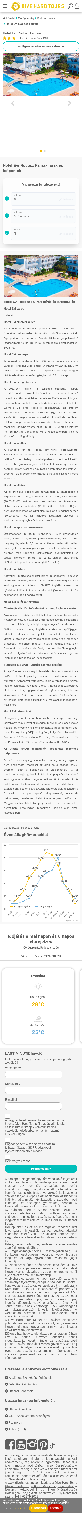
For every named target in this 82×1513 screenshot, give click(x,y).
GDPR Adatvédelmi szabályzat (29, 1416)
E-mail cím (12, 1099)
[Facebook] (10, 1444)
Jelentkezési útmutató (23, 1384)
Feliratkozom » (41, 1168)
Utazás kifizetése (20, 1409)
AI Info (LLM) (17, 1429)
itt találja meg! (36, 1479)
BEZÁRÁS (55, 1508)
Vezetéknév (13, 1068)
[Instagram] (32, 1444)
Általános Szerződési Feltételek (30, 1377)
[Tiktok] (52, 1444)
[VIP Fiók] (77, 7)
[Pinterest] (43, 1444)
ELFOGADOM (38, 1508)
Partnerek (15, 1422)
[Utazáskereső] (71, 7)
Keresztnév (12, 1083)
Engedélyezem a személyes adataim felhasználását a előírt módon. (30, 1148)
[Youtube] (21, 1444)
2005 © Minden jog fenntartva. (52, 1486)
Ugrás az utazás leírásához (41, 46)
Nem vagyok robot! (17, 1161)
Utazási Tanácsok (20, 1391)
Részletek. (20, 1508)
